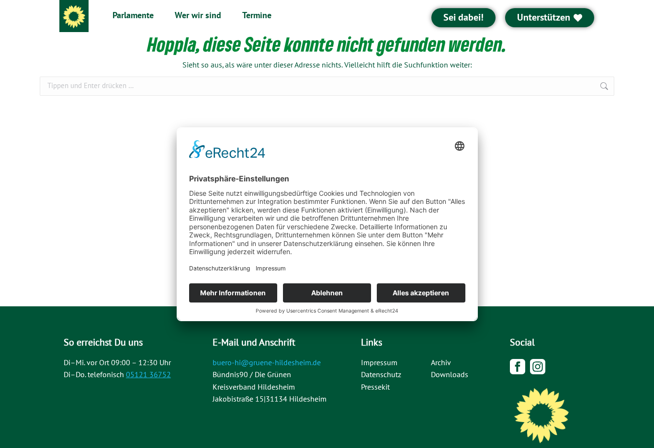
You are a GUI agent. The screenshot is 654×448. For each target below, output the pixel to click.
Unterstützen (543, 17)
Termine (256, 16)
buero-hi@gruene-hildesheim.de (267, 362)
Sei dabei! (463, 17)
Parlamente (133, 16)
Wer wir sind (198, 16)
